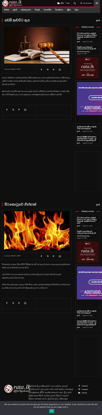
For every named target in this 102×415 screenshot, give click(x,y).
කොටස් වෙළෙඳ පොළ (83, 51)
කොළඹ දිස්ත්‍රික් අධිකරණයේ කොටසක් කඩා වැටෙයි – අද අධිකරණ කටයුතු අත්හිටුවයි (86, 138)
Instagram (85, 389)
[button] (74, 3)
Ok (51, 411)
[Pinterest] (53, 69)
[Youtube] (79, 393)
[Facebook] (41, 69)
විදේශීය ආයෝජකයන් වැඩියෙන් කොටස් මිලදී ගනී (86, 48)
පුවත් (98, 20)
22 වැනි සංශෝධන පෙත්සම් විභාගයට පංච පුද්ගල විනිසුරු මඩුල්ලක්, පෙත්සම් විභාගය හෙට (87, 36)
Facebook (85, 386)
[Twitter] (47, 69)
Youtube (84, 393)
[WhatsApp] (59, 69)
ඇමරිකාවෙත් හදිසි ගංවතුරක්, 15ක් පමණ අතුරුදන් (87, 127)
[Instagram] (79, 389)
